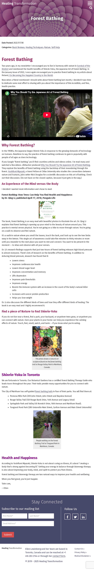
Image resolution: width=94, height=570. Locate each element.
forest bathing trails (44, 391)
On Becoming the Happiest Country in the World (31, 75)
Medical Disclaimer (82, 556)
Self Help (55, 47)
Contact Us (79, 549)
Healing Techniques (34, 47)
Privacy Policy (80, 552)
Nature (47, 47)
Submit (8, 534)
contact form (59, 556)
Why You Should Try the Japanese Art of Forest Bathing (65, 165)
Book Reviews (18, 47)
